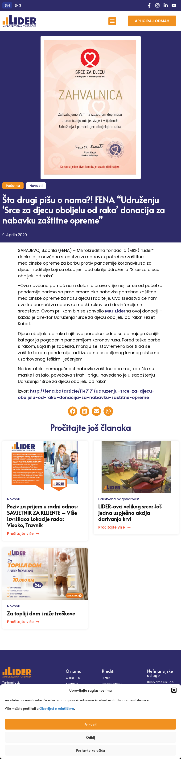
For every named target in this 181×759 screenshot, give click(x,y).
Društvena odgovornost (119, 499)
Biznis (106, 678)
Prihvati (90, 724)
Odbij (90, 737)
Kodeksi (72, 683)
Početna (13, 185)
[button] (174, 690)
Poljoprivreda (112, 683)
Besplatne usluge (160, 682)
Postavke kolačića (90, 750)
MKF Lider (115, 311)
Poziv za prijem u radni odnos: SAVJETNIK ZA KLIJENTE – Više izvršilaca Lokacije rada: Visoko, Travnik (42, 515)
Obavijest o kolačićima (56, 708)
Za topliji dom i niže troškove (41, 613)
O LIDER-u (73, 678)
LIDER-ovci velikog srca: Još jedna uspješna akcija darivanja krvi (130, 512)
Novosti (35, 185)
